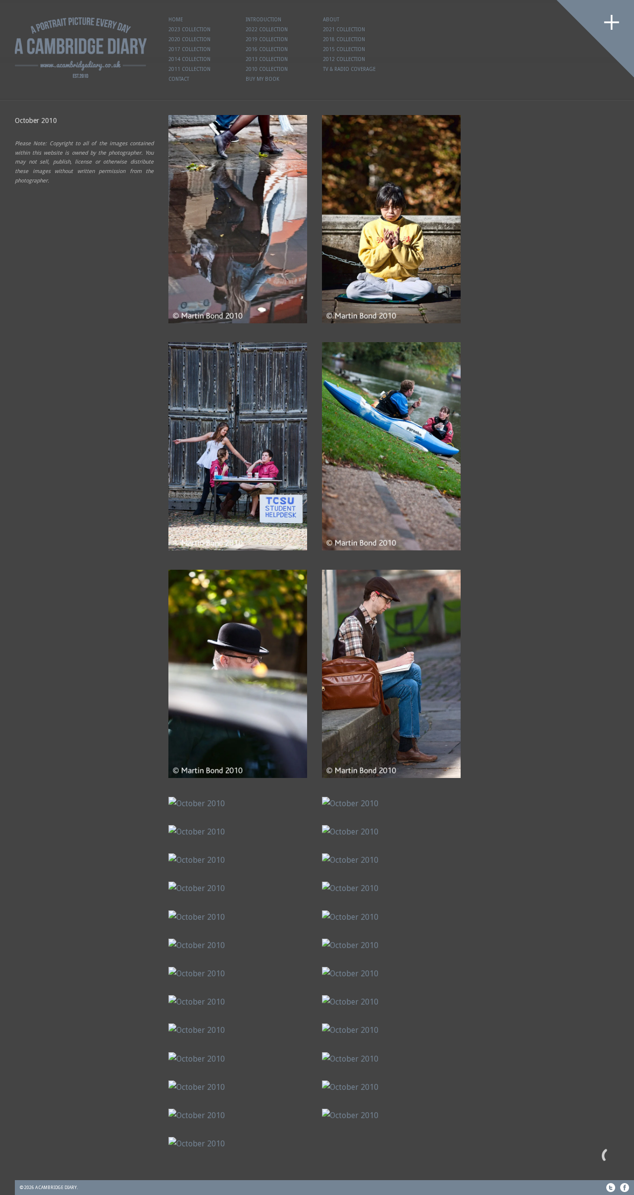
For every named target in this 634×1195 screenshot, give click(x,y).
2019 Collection (267, 39)
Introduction (263, 19)
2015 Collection (344, 49)
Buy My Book (262, 79)
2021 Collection (344, 29)
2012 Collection (344, 59)
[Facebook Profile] (624, 1187)
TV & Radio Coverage (349, 69)
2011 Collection (189, 69)
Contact (178, 79)
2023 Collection (189, 29)
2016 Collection (267, 49)
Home (175, 19)
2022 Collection (267, 29)
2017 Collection (189, 49)
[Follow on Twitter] (610, 1187)
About (331, 19)
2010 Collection (267, 69)
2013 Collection (267, 59)
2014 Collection (189, 59)
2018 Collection (344, 39)
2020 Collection (189, 39)
